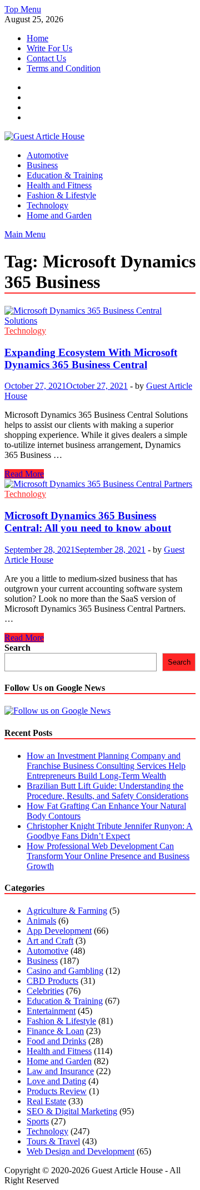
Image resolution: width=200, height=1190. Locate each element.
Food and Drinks (56, 1041)
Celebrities (45, 991)
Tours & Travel (53, 1141)
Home (37, 38)
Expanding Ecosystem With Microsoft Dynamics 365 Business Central (90, 358)
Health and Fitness (59, 185)
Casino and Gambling (65, 971)
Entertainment (51, 1011)
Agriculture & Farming (67, 910)
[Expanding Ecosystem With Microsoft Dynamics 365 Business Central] (100, 316)
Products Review (57, 1091)
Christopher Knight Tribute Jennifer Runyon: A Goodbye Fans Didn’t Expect (110, 831)
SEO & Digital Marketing (72, 1111)
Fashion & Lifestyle (61, 195)
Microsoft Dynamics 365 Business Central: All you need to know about (87, 522)
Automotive (47, 155)
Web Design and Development (80, 1151)
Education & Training (65, 175)
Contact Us (46, 58)
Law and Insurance (60, 1071)
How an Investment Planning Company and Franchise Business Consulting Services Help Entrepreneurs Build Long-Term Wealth (106, 766)
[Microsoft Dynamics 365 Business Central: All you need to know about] (100, 484)
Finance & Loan (55, 1031)
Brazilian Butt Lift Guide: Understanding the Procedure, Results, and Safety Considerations (107, 791)
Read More (24, 474)
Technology (47, 205)
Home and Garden (59, 215)
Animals (41, 920)
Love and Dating (56, 1081)
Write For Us (49, 48)
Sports (38, 1121)
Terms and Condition (64, 68)
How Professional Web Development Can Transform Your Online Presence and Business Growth (108, 856)
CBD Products (52, 981)
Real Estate (46, 1101)
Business (42, 165)
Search (17, 647)
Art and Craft (50, 940)
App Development (59, 930)
